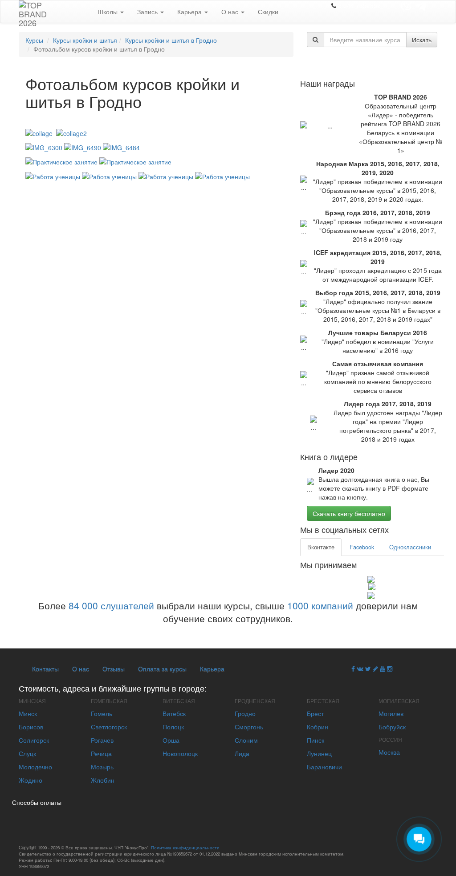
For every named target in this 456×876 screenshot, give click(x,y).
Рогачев (102, 740)
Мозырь (102, 766)
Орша (171, 740)
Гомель (101, 713)
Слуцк (27, 753)
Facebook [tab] (362, 547)
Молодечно (35, 766)
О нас (230, 11)
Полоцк (173, 726)
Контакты (45, 668)
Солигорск (34, 740)
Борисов (31, 726)
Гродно (245, 713)
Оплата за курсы (162, 668)
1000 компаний (320, 605)
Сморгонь (249, 726)
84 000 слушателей (111, 605)
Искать (422, 39)
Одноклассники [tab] (410, 547)
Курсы (34, 40)
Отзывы (113, 668)
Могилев (391, 713)
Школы (108, 11)
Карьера (190, 11)
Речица (101, 753)
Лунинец (319, 753)
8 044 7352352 (359, 5)
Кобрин (317, 726)
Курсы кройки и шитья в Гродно (171, 40)
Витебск (174, 713)
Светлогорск (109, 726)
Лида (242, 753)
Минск (28, 713)
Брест (315, 713)
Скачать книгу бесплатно (349, 513)
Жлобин (102, 780)
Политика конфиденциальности (185, 847)
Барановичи (324, 766)
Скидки (268, 11)
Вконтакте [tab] (320, 547)
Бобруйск (392, 726)
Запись (148, 11)
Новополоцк (180, 753)
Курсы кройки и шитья (85, 40)
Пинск (315, 740)
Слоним (246, 740)
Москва (389, 752)
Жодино (30, 780)
